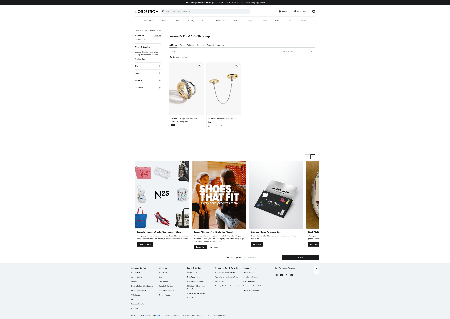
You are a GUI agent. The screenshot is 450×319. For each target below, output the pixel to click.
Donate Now (200, 247)
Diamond (200, 45)
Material (138, 80)
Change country (137, 308)
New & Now (148, 21)
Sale (289, 21)
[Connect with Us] (297, 275)
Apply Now (260, 2)
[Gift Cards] (276, 195)
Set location (140, 59)
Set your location (180, 57)
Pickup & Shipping (142, 47)
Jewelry (152, 30)
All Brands (163, 272)
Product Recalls (137, 303)
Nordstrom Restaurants (196, 293)
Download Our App (287, 268)
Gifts (277, 21)
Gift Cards (257, 244)
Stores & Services (194, 268)
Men (178, 21)
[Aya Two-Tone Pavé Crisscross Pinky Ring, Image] (186, 89)
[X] (286, 275)
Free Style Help (193, 277)
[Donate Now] (219, 195)
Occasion (139, 87)
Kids (236, 21)
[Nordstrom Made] (162, 195)
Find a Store (192, 272)
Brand (137, 73)
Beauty (191, 21)
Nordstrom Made (145, 244)
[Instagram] (276, 275)
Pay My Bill (219, 281)
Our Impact (163, 281)
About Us (163, 268)
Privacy (133, 315)
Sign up (300, 257)
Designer (249, 21)
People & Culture (166, 286)
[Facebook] (291, 275)
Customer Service (138, 268)
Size (136, 66)
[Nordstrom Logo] (146, 11)
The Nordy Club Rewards (225, 272)
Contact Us (136, 272)
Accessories (220, 21)
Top (316, 271)
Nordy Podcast (165, 295)
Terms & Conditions (172, 315)
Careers (162, 277)
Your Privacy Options (148, 315)
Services (303, 21)
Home (264, 21)
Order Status (136, 277)
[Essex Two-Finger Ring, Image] (224, 89)
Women (165, 21)
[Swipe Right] (312, 156)
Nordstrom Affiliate (251, 290)
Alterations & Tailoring (196, 281)
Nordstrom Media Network (254, 285)
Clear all (157, 35)
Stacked (210, 45)
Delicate (190, 45)
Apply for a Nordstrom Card (226, 277)
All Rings (173, 45)
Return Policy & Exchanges (142, 286)
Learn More (214, 247)
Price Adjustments (138, 290)
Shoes (204, 21)
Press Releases (249, 281)
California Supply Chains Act (193, 315)
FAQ (133, 299)
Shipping (135, 281)
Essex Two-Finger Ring (223, 118)
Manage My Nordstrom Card (227, 285)
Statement (221, 45)
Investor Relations (250, 277)
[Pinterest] (281, 275)
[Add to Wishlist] (200, 66)
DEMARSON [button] (140, 39)
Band (182, 45)
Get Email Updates (166, 290)
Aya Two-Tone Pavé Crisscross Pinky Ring (184, 120)
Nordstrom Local (194, 297)
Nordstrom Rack (249, 272)
